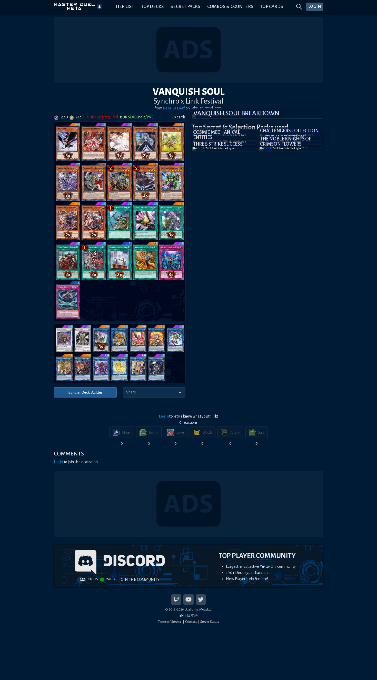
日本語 (192, 615)
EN (181, 615)
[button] (257, 116)
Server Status (209, 622)
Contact (191, 622)
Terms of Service (170, 622)
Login (164, 416)
